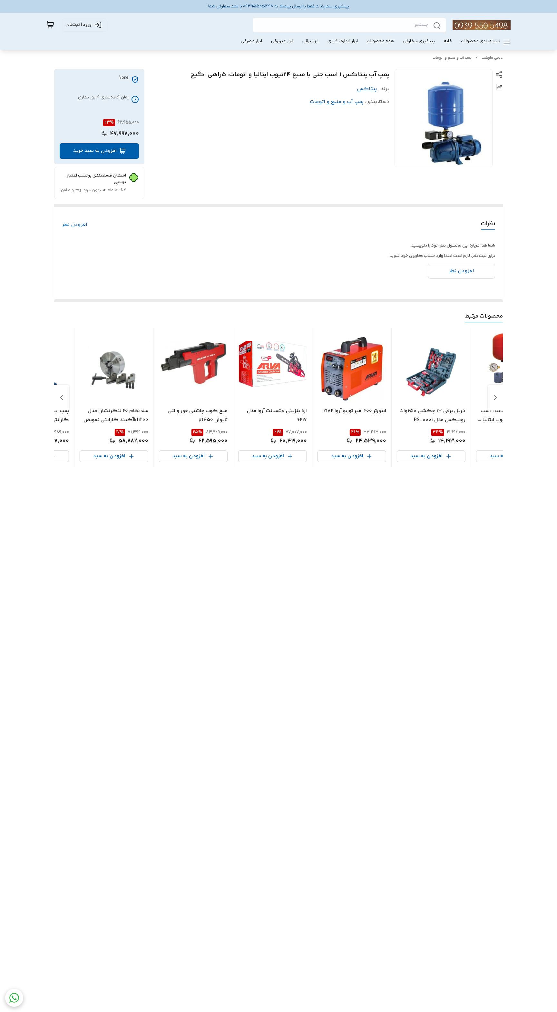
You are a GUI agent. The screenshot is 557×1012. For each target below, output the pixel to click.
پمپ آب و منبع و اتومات (452, 58)
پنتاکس (367, 89)
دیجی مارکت (492, 58)
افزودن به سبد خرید (95, 151)
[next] (61, 397)
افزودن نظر (74, 225)
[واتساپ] (14, 998)
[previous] (495, 397)
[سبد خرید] (50, 25)
